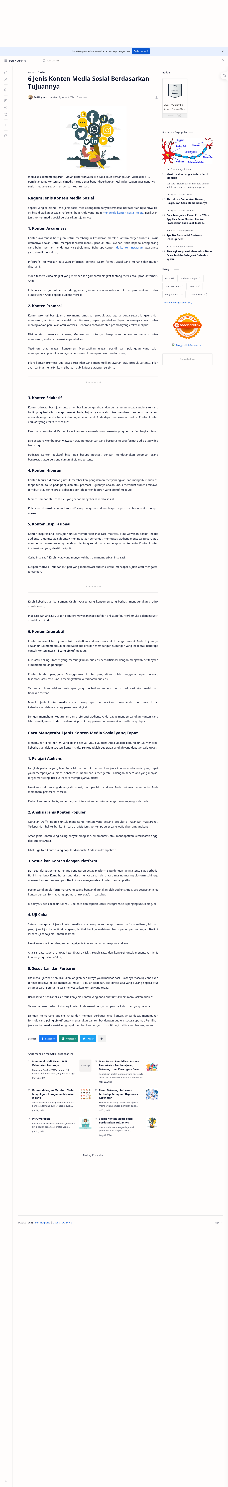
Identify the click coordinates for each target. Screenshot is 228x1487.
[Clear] (95, 60)
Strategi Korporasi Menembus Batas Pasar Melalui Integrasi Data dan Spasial (189, 255)
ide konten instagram (130, 247)
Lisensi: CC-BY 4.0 (62, 1222)
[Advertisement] (100, 23)
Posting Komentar (93, 1155)
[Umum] (190, 210)
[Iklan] (188, 169)
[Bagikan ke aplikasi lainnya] (102, 1038)
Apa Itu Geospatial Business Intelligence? (184, 237)
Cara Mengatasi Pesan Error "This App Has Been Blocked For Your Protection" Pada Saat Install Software (188, 219)
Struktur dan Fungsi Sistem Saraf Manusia (187, 175)
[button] (222, 60)
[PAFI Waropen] (85, 1123)
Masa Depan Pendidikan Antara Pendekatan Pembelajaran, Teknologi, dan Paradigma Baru (119, 1065)
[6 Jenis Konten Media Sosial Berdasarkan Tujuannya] (152, 1123)
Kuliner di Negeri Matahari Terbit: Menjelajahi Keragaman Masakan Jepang (54, 1093)
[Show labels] (177, 302)
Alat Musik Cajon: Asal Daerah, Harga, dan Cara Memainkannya (187, 201)
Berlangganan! (141, 51)
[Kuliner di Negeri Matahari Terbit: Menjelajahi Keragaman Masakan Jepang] (85, 1094)
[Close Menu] (223, 51)
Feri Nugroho (17, 60)
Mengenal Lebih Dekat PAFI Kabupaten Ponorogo (49, 1063)
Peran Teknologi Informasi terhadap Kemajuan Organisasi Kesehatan (119, 1093)
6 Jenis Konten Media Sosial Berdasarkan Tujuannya (116, 1120)
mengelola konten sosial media (123, 212)
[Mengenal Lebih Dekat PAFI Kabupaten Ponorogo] (85, 1066)
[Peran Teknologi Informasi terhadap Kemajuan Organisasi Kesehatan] (152, 1094)
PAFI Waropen (41, 1118)
